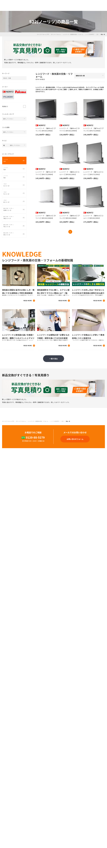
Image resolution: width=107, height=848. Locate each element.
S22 (97, 34)
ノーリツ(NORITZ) (89, 34)
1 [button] (70, 232)
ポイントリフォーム (56, 34)
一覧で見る (53, 358)
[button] (53, 52)
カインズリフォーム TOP (43, 34)
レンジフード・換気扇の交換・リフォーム (73, 34)
